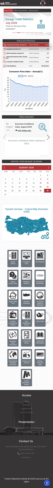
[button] (48, 137)
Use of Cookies (26, 412)
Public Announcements (20, 10)
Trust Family (26, 431)
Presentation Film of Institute (26, 428)
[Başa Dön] (46, 477)
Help (27, 401)
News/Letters (8, 10)
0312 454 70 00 (27, 453)
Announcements (33, 10)
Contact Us (26, 457)
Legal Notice (26, 408)
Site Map (26, 405)
